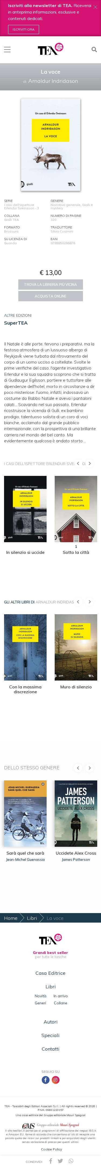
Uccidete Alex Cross (76, 853)
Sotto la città (76, 552)
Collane (60, 1003)
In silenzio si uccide (25, 552)
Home (11, 918)
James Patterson (76, 859)
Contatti (51, 1049)
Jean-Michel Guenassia (25, 859)
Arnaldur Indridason (58, 602)
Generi (40, 1003)
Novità (40, 995)
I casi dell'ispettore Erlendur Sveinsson (46, 463)
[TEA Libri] (50, 49)
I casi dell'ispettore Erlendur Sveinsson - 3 (21, 206)
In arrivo (61, 995)
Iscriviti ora (23, 29)
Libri (32, 918)
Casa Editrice (50, 973)
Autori (51, 1022)
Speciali (50, 1035)
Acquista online (50, 296)
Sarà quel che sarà (25, 853)
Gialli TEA (11, 220)
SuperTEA (15, 323)
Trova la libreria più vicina (50, 284)
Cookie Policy (51, 1149)
